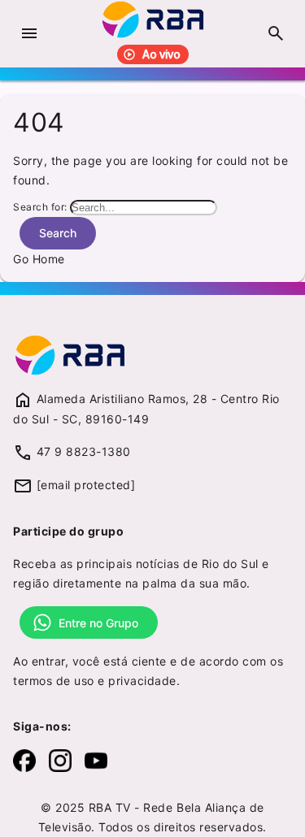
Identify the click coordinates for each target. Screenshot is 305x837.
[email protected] (86, 485)
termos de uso (53, 680)
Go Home (39, 259)
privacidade (142, 680)
